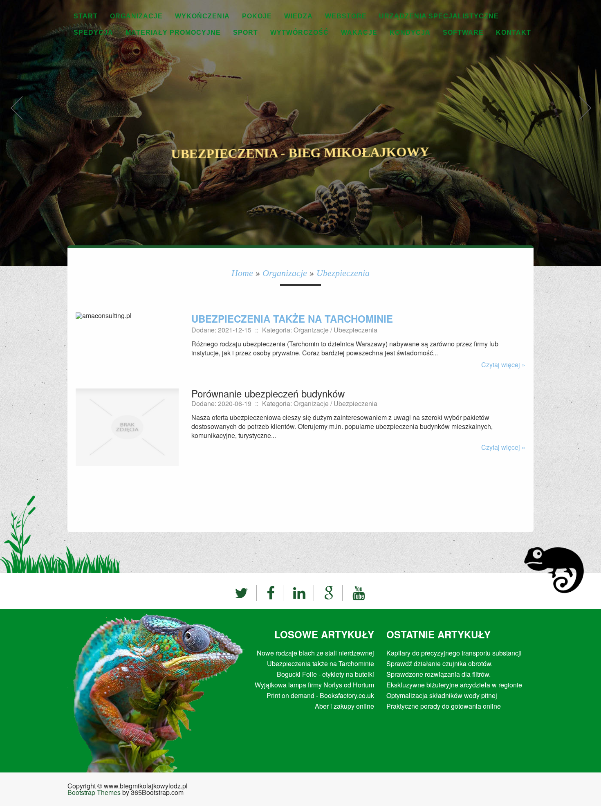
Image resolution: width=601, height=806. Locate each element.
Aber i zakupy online (344, 706)
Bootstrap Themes (94, 792)
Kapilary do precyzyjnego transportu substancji (454, 653)
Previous (16, 116)
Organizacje (284, 273)
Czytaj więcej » (503, 364)
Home (242, 273)
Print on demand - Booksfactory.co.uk (320, 695)
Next (584, 116)
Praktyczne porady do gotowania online (443, 706)
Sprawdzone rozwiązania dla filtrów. (438, 674)
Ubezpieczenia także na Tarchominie (292, 319)
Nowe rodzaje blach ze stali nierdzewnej (315, 653)
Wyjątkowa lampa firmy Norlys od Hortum (314, 684)
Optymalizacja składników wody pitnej (441, 695)
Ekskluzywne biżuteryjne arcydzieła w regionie (454, 684)
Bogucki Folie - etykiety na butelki (325, 674)
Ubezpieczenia (343, 273)
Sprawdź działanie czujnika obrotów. (439, 663)
